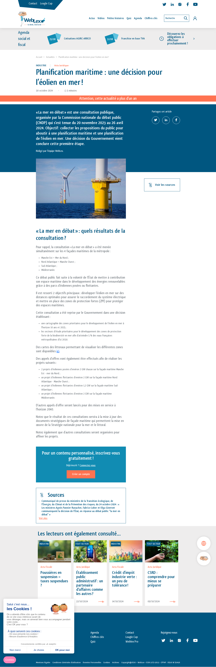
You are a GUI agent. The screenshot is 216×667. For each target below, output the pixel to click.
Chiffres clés (151, 18)
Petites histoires (115, 18)
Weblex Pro (132, 641)
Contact (33, 3)
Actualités (50, 57)
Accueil (39, 57)
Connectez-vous (88, 465)
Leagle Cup (46, 3)
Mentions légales (43, 662)
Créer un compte (81, 474)
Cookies (106, 662)
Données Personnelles (92, 662)
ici (58, 351)
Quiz (129, 18)
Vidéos (101, 18)
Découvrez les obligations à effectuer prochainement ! (177, 38)
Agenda (138, 18)
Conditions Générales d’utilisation (66, 662)
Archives (115, 662)
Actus (92, 18)
